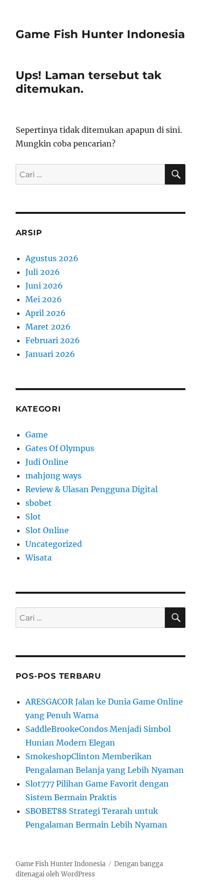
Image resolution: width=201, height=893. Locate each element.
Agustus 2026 (52, 258)
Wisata (38, 557)
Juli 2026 (42, 272)
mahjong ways (53, 475)
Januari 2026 (50, 354)
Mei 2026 (43, 299)
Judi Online (46, 462)
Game (36, 434)
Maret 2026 (48, 327)
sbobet (38, 503)
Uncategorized (53, 544)
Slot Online (47, 530)
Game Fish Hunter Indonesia (100, 34)
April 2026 (45, 313)
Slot (33, 516)
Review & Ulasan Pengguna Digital (91, 489)
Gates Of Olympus (59, 448)
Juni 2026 (44, 286)
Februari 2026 (52, 340)
